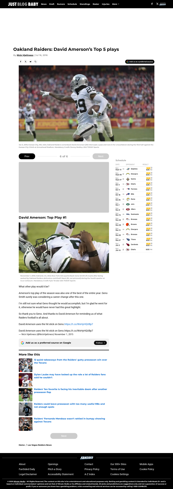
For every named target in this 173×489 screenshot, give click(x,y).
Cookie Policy (147, 469)
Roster (96, 4)
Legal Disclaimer (28, 474)
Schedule (72, 4)
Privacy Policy (92, 469)
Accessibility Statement (61, 474)
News (43, 4)
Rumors (61, 4)
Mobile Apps (146, 464)
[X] (157, 4)
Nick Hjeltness (25, 55)
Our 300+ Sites (118, 464)
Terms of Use (117, 469)
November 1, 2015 (64, 334)
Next (100, 156)
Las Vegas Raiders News (40, 445)
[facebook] (152, 4)
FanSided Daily (27, 469)
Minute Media (19, 481)
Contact (89, 464)
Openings (53, 464)
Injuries (105, 4)
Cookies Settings (119, 474)
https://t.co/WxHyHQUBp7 (78, 324)
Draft (51, 4)
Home (22, 445)
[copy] (35, 61)
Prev (26, 156)
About (22, 464)
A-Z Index (90, 474)
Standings (85, 4)
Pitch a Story (55, 469)
